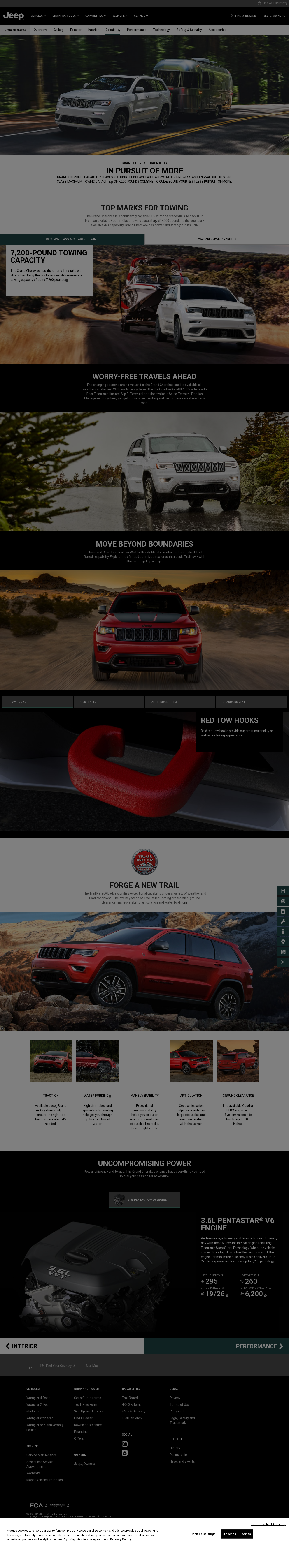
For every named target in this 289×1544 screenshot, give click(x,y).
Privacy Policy (120, 1539)
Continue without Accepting (268, 1524)
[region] (144, 1531)
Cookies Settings (203, 1533)
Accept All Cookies (237, 1533)
